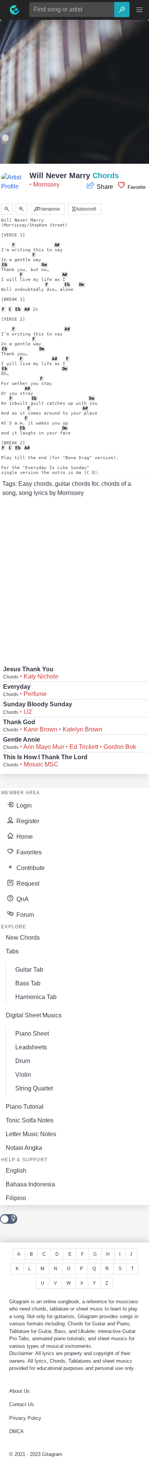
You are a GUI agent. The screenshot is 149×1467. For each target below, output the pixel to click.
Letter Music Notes (31, 1134)
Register (27, 821)
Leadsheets (31, 1047)
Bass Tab (27, 983)
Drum (22, 1061)
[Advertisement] (74, 94)
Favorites (28, 852)
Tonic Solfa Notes (29, 1120)
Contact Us (21, 1404)
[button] (139, 10)
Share (105, 187)
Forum (24, 914)
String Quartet (34, 1088)
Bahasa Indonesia (30, 1184)
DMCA (16, 1431)
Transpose (48, 209)
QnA (22, 899)
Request (27, 883)
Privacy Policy (25, 1418)
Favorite (136, 187)
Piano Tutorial (25, 1106)
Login (23, 805)
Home (24, 836)
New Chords (23, 937)
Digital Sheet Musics (34, 1015)
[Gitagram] (14, 10)
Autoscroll (85, 209)
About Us (19, 1391)
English (16, 1170)
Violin (23, 1074)
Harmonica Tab (36, 997)
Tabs (12, 951)
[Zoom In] (21, 209)
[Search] (122, 9)
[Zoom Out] (7, 209)
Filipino (16, 1198)
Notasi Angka (24, 1148)
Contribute (30, 868)
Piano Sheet (32, 1033)
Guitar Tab (29, 969)
